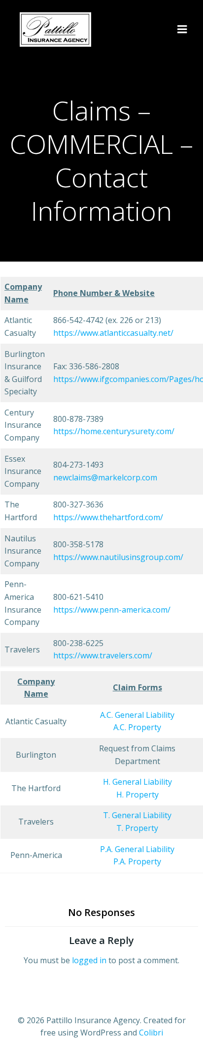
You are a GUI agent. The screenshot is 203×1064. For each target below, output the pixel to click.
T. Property (137, 828)
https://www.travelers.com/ (102, 655)
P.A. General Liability (137, 849)
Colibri (151, 1032)
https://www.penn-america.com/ (111, 609)
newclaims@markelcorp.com (105, 477)
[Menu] (182, 29)
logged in (89, 960)
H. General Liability (137, 781)
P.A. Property (137, 861)
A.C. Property (137, 727)
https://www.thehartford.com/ (108, 517)
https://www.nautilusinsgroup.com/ (118, 557)
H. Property (137, 794)
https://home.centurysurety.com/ (113, 431)
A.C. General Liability (137, 714)
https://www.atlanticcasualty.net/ (113, 332)
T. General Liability (137, 815)
